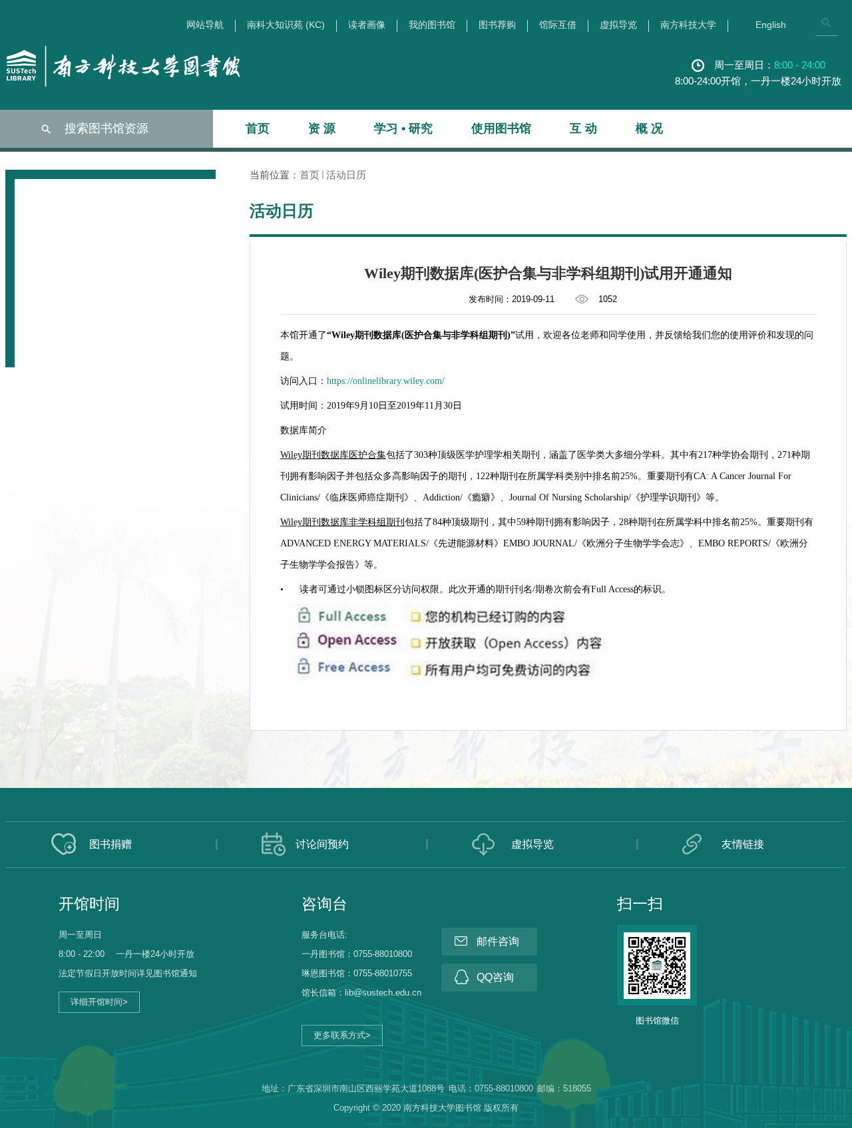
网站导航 (205, 25)
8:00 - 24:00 (799, 65)
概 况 (649, 128)
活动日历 (346, 174)
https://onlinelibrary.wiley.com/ (386, 381)
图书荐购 (497, 25)
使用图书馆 (501, 128)
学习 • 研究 (403, 128)
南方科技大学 (688, 25)
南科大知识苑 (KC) (286, 25)
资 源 (321, 128)
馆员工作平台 (41, 1029)
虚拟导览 (618, 25)
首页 (258, 128)
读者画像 (366, 25)
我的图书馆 (432, 25)
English (770, 25)
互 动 (583, 128)
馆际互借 (557, 25)
